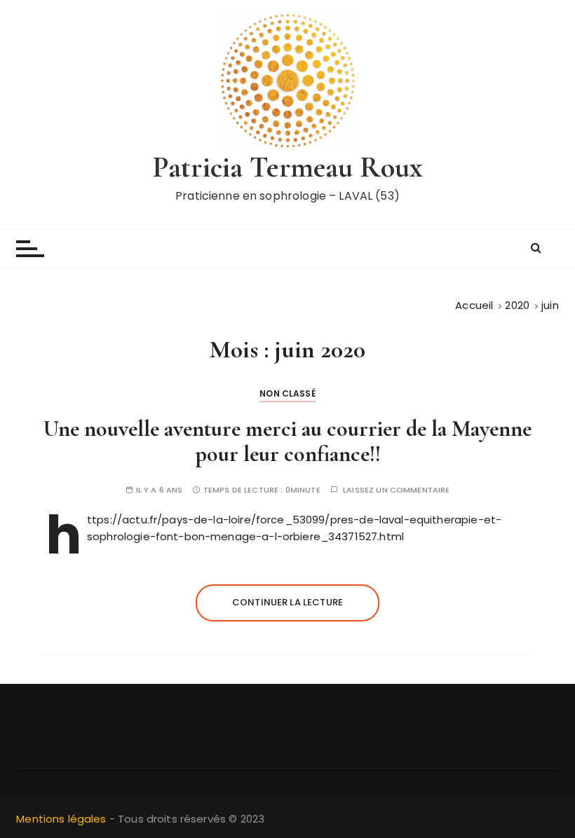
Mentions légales (61, 818)
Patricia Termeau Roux (287, 167)
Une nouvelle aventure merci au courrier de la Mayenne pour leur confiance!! (287, 441)
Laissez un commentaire (396, 490)
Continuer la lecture (287, 602)
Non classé (287, 393)
